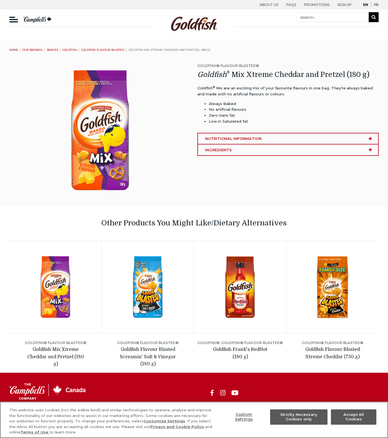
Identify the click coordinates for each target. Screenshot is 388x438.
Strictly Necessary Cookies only (298, 417)
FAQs (291, 5)
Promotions (316, 5)
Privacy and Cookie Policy (177, 426)
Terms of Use (34, 432)
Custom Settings (244, 417)
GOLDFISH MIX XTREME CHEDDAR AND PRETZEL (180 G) (169, 50)
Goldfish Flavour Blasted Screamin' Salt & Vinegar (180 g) (148, 356)
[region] (194, 420)
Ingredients (218, 150)
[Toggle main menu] (13, 19)
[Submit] (374, 17)
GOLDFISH (69, 50)
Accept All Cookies (353, 417)
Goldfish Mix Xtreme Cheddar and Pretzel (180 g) (55, 356)
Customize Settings (164, 421)
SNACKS (52, 50)
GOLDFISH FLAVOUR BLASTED (102, 50)
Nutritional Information (233, 138)
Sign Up (344, 5)
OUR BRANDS (32, 50)
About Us (269, 5)
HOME (13, 50)
